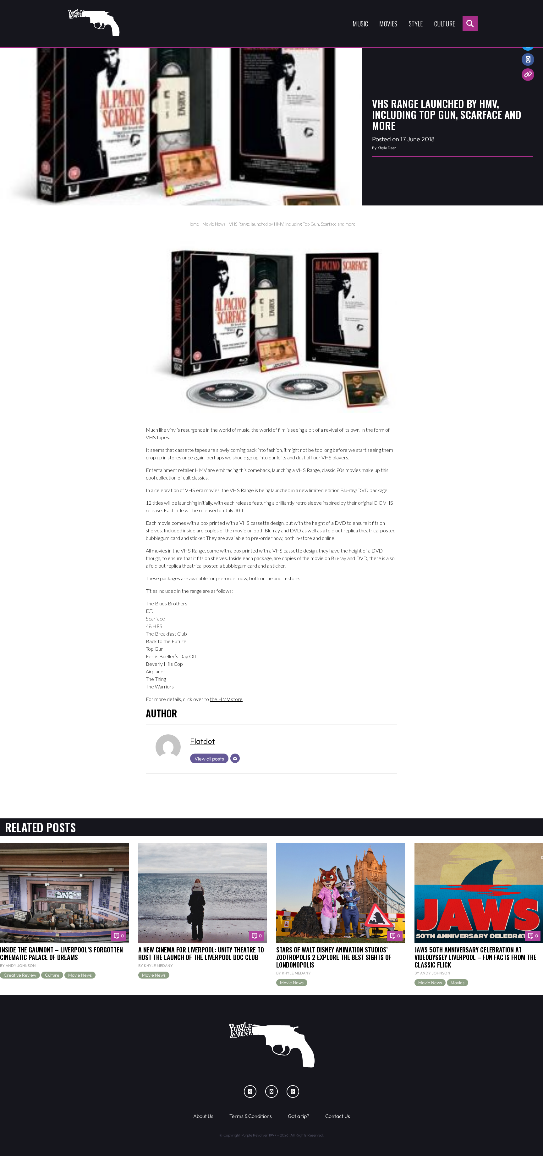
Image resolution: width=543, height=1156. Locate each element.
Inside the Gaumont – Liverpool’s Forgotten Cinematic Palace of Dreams (61, 953)
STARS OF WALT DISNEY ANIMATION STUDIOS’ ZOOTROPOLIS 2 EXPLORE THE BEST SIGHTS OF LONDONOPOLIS (334, 957)
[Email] (235, 758)
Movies (388, 23)
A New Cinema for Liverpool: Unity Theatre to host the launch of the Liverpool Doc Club (201, 953)
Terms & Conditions (250, 1116)
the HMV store (226, 699)
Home (193, 224)
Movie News (214, 224)
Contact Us (337, 1116)
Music (360, 23)
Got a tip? (298, 1116)
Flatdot (202, 741)
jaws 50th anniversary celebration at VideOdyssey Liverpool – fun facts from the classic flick (475, 957)
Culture (444, 23)
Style (416, 23)
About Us (203, 1116)
